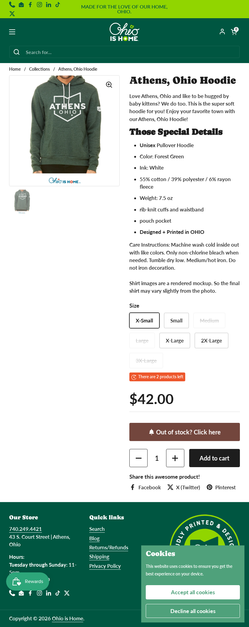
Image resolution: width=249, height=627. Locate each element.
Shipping (99, 556)
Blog (94, 538)
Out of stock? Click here (188, 432)
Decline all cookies (193, 611)
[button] (234, 32)
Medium (209, 320)
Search (97, 529)
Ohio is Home (67, 618)
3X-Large (146, 360)
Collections (39, 69)
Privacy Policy (105, 566)
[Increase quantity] (175, 458)
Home (15, 69)
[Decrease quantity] (138, 458)
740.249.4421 (25, 529)
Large (142, 340)
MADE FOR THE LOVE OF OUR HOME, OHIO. (124, 9)
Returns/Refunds (108, 547)
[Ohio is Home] (125, 32)
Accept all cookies (193, 592)
